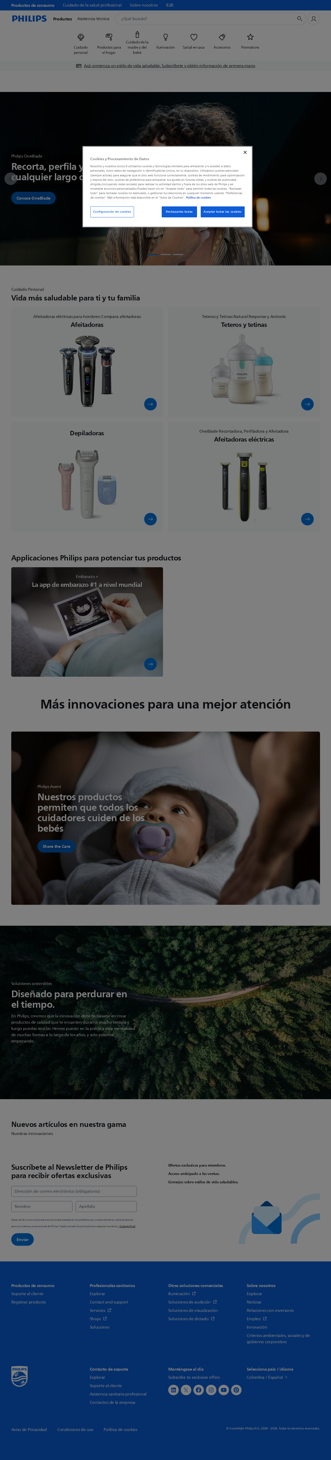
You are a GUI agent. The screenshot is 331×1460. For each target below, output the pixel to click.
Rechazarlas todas (179, 211)
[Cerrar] (245, 152)
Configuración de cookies (112, 211)
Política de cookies (198, 197)
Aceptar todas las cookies (223, 211)
